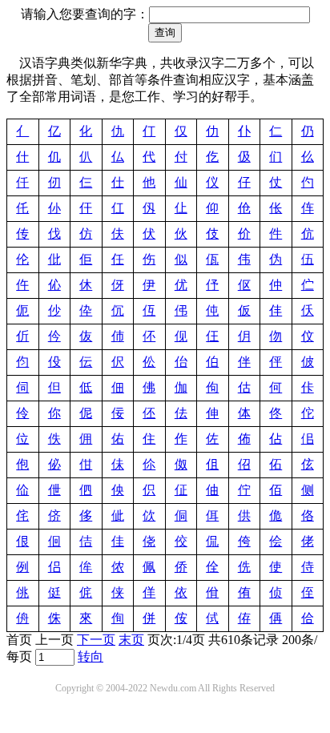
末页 (131, 639)
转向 (90, 656)
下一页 (96, 639)
